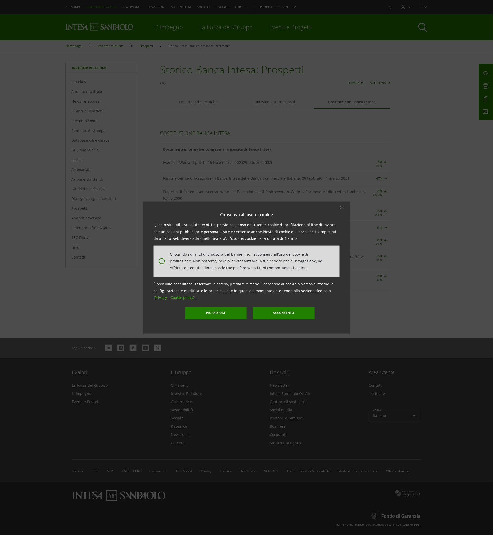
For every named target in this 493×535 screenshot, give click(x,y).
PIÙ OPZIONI (215, 313)
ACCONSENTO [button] (283, 313)
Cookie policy (182, 297)
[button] (342, 208)
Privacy (161, 297)
